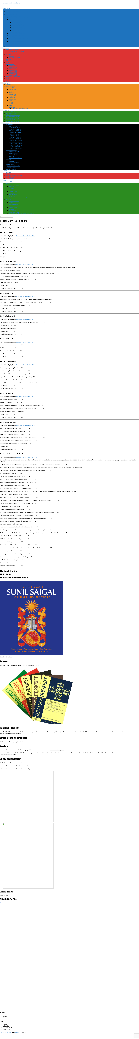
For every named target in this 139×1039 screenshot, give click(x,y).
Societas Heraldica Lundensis (12, 118)
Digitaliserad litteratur (11, 167)
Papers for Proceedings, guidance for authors (19, 198)
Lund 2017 (11, 100)
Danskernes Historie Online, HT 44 (25, 319)
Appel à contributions (13, 204)
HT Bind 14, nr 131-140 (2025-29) (15, 148)
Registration (11, 186)
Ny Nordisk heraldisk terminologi (13, 166)
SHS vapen (8, 60)
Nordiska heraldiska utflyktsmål (13, 46)
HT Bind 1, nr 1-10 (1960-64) (14, 127)
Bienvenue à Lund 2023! (14, 201)
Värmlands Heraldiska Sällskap (12, 121)
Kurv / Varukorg (9, 178)
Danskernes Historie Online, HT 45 (25, 342)
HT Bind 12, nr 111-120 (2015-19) (15, 145)
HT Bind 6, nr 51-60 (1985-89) (15, 135)
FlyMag (17, 1032)
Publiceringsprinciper (13, 153)
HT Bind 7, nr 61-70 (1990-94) (15, 137)
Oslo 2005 (11, 91)
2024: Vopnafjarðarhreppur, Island (19, 29)
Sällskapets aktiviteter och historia (13, 49)
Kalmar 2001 (11, 88)
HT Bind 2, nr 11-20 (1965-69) (15, 129)
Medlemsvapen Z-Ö (13, 75)
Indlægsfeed (6, 1026)
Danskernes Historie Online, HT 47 (25, 396)
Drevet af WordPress (5, 1032)
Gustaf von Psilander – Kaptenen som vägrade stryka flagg (22, 40)
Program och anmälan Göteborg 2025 (20, 108)
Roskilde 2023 (12, 105)
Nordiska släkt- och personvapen (13, 32)
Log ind (5, 1024)
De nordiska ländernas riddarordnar (13, 45)
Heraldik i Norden (6, 8)
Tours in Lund (12, 196)
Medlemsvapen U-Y (13, 73)
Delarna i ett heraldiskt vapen (12, 11)
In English (8, 183)
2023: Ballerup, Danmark (17, 27)
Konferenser (5, 83)
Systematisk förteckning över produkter (14, 175)
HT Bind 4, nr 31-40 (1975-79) (15, 132)
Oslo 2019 (11, 102)
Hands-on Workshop (13, 194)
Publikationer (6, 123)
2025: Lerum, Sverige (16, 30)
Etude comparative (13, 207)
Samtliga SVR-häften (13, 154)
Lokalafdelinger (6, 110)
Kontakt (7, 62)
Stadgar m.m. (9, 78)
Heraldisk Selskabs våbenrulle (15, 158)
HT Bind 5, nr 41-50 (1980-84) (15, 134)
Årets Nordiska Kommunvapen (15, 21)
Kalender (5, 170)
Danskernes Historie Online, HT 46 (25, 365)
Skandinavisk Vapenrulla (11, 150)
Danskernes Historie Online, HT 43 (25, 296)
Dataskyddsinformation (11, 80)
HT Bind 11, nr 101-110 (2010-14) (15, 143)
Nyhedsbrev (8, 159)
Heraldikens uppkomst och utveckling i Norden (16, 13)
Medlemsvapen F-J (13, 68)
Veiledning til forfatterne (11, 169)
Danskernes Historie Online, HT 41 (25, 236)
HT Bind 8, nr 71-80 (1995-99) (15, 139)
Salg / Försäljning (7, 172)
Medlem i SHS (6, 48)
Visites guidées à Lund (14, 212)
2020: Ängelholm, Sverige (17, 22)
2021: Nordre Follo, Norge (17, 24)
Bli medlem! (8, 54)
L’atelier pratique (12, 210)
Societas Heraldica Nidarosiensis (13, 115)
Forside (5, 1018)
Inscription (11, 202)
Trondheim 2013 (12, 97)
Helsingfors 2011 (12, 96)
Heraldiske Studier (10, 164)
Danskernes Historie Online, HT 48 (25, 425)
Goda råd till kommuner (14, 19)
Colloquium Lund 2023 (7, 182)
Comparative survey (13, 191)
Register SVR (11, 156)
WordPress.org (6, 1029)
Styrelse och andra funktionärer (13, 76)
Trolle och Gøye (12, 37)
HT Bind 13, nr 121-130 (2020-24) (15, 147)
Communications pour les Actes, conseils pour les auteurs (21, 213)
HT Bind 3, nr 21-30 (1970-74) (15, 131)
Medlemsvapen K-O (13, 70)
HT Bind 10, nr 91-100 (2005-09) (15, 142)
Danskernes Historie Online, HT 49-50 (26, 457)
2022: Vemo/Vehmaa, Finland (18, 25)
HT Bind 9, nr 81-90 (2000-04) (15, 140)
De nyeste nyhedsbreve (14, 162)
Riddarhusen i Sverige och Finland (16, 35)
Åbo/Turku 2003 (12, 89)
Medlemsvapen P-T (13, 72)
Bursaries (11, 190)
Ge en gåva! (8, 59)
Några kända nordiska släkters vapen (17, 33)
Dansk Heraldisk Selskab (11, 111)
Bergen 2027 (8, 84)
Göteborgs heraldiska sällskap (12, 116)
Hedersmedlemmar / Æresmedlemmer (17, 53)
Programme (11, 193)
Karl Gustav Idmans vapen (14, 43)
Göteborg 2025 (12, 107)
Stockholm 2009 (12, 94)
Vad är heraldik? (9, 10)
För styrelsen (9, 81)
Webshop (8, 174)
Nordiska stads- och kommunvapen (13, 16)
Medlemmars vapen (10, 64)
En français (8, 199)
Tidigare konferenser (10, 86)
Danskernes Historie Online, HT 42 (25, 264)
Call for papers (12, 188)
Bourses (10, 205)
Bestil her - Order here (6, 657)
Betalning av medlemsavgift (15, 57)
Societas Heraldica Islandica (12, 113)
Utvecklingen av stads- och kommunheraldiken (19, 17)
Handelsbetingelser (10, 177)
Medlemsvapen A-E (13, 67)
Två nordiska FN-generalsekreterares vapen (18, 38)
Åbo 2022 (11, 104)
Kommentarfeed (7, 1027)
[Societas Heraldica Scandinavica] (11, 3)
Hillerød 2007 (11, 92)
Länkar (4, 180)
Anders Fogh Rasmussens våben (16, 41)
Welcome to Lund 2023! (14, 185)
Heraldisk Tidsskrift (10, 124)
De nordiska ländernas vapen (12, 14)
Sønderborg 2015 (12, 99)
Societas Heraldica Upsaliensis (12, 119)
